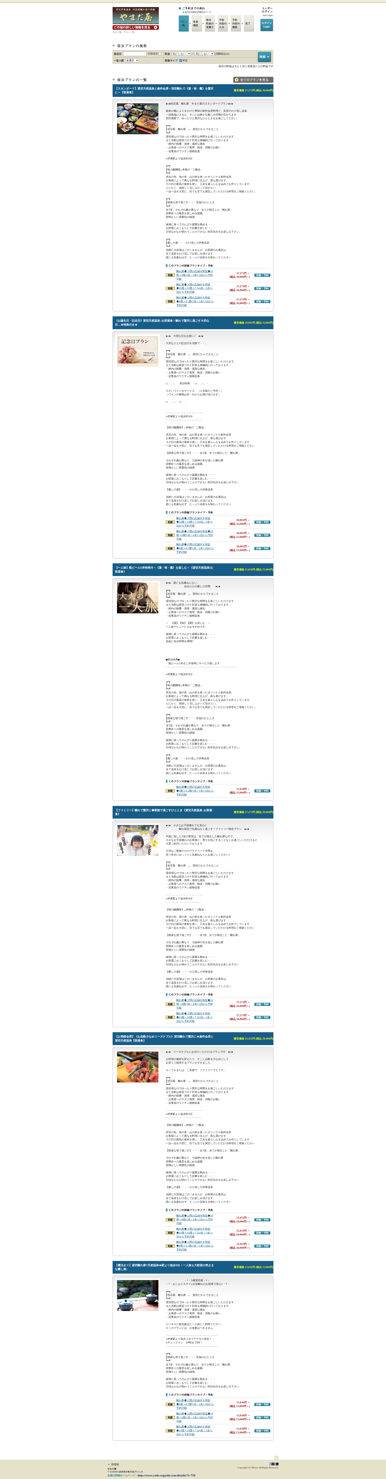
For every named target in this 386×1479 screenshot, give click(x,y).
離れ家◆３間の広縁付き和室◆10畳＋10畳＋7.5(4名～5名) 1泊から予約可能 (194, 288)
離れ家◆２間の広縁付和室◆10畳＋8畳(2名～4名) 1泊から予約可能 (194, 275)
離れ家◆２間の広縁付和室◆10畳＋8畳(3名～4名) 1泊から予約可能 (194, 1004)
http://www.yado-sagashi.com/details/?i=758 (166, 1475)
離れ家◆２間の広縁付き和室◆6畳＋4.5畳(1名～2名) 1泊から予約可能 (195, 1404)
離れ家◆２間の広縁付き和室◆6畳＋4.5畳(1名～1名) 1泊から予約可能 (195, 790)
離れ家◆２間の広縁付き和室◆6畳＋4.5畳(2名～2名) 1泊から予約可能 (195, 301)
